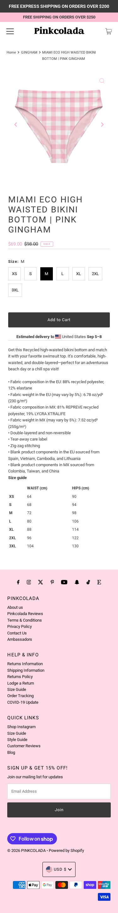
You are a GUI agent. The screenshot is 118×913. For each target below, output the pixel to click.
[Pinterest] (52, 582)
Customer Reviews (24, 745)
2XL (95, 273)
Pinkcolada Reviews (25, 613)
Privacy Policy (19, 626)
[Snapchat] (77, 582)
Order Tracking (20, 695)
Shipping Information (25, 670)
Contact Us (17, 633)
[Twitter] (40, 582)
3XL (15, 290)
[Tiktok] (88, 582)
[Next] (102, 125)
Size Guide (16, 689)
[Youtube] (64, 582)
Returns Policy (20, 676)
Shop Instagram (21, 726)
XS (14, 273)
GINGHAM (29, 52)
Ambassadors (19, 639)
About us (15, 607)
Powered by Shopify (66, 850)
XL (78, 273)
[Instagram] (29, 582)
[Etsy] (99, 582)
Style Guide (17, 739)
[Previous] (16, 125)
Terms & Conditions (24, 620)
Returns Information (25, 663)
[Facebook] (18, 582)
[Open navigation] (10, 31)
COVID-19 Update (22, 702)
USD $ (60, 869)
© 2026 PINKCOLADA (27, 850)
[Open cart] (108, 31)
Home (11, 52)
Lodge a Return (20, 683)
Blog (11, 752)
